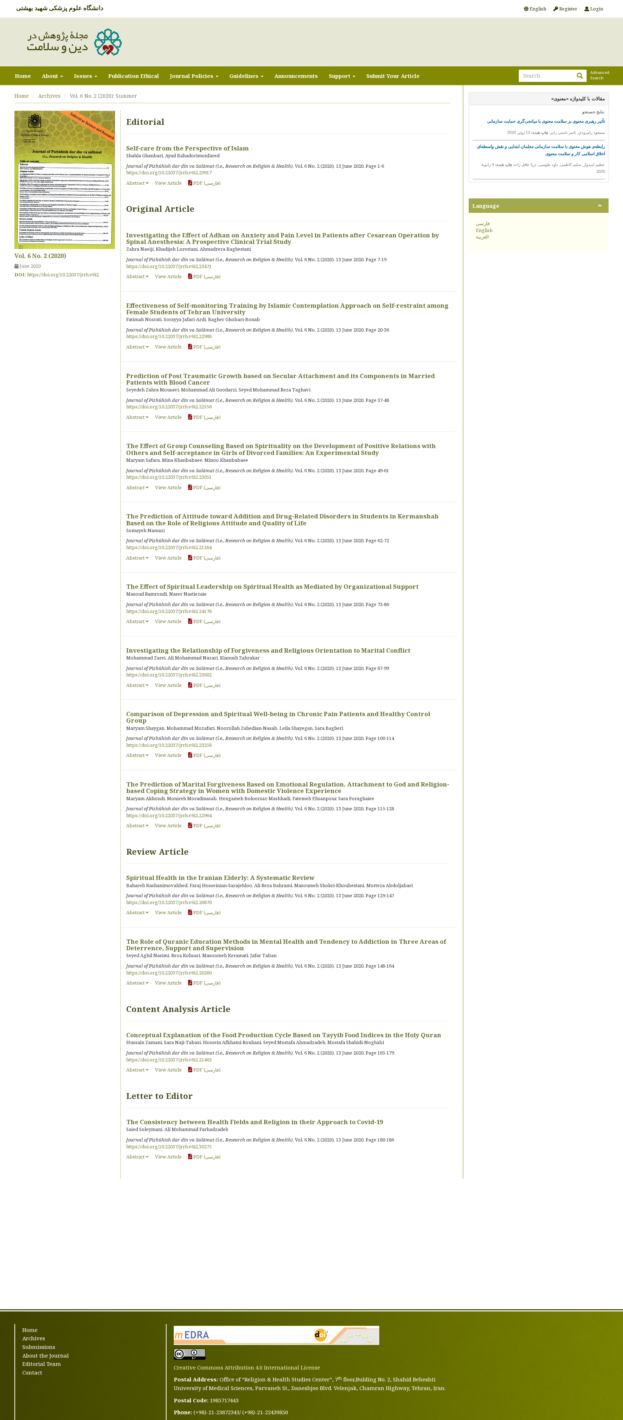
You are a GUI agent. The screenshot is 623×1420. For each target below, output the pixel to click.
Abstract (136, 183)
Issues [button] (84, 75)
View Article (168, 183)
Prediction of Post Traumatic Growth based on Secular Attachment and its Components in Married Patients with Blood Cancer (280, 379)
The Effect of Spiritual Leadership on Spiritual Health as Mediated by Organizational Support (272, 586)
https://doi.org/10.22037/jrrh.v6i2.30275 (169, 1146)
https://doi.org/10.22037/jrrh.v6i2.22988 (169, 336)
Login (596, 8)
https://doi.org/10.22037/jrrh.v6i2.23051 (169, 477)
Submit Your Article (393, 75)
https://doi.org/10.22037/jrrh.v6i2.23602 (169, 674)
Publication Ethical (133, 75)
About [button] (50, 75)
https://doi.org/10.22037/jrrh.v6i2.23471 (169, 266)
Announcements (296, 75)
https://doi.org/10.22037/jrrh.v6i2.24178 (169, 611)
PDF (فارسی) (206, 183)
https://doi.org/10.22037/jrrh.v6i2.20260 (169, 972)
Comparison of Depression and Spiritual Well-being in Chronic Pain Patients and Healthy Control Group (278, 717)
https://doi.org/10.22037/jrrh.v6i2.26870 (169, 902)
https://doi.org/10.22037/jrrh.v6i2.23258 (169, 745)
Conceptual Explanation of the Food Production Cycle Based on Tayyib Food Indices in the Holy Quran (283, 1035)
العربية (482, 236)
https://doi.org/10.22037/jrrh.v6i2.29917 (169, 172)
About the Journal (45, 1355)
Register (567, 8)
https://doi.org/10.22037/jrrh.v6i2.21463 (169, 1059)
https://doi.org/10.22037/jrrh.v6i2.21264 (169, 547)
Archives (49, 95)
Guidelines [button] (244, 75)
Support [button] (340, 75)
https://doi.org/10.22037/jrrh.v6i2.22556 (169, 406)
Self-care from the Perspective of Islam (187, 148)
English (537, 8)
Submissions (38, 1346)
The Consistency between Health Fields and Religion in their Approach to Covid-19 (254, 1122)
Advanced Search (599, 75)
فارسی (483, 223)
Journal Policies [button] (192, 75)
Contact (32, 1372)
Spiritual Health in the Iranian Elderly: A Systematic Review (220, 877)
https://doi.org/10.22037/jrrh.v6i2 (63, 274)
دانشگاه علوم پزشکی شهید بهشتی (59, 8)
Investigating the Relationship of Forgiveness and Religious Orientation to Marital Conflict (268, 650)
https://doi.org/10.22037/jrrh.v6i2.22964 (169, 815)
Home (23, 75)
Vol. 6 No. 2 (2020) (40, 255)
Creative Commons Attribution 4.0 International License (247, 1367)
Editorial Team (41, 1363)
